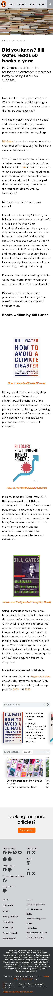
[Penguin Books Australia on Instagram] (10, 852)
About (5, 899)
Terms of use (32, 928)
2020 (27, 689)
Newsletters (8, 922)
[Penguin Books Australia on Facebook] (5, 852)
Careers (30, 899)
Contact (6, 911)
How (11, 383)
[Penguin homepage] (3, 4)
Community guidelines (36, 904)
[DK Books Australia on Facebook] (28, 873)
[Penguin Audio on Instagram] (5, 891)
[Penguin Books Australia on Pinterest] (15, 852)
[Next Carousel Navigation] (48, 704)
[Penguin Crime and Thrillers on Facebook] (5, 880)
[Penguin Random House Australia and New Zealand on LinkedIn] (5, 859)
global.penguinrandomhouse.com (18, 991)
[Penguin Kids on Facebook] (28, 852)
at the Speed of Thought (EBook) (32, 602)
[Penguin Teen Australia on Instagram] (10, 870)
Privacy (29, 923)
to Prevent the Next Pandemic (29, 488)
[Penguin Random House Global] (11, 985)
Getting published (11, 916)
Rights (29, 914)
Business (7, 602)
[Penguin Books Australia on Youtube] (20, 852)
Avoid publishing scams (36, 918)
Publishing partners (34, 909)
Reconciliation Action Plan (37, 932)
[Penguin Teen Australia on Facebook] (5, 870)
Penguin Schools (10, 933)
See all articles (26, 830)
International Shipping (35, 937)
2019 (16, 689)
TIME (23, 167)
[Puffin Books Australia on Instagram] (28, 863)
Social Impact (9, 938)
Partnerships (8, 927)
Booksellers (8, 905)
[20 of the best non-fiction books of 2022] (25, 768)
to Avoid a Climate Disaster (29, 383)
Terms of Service (28, 978)
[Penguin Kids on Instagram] (33, 852)
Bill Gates (7, 141)
